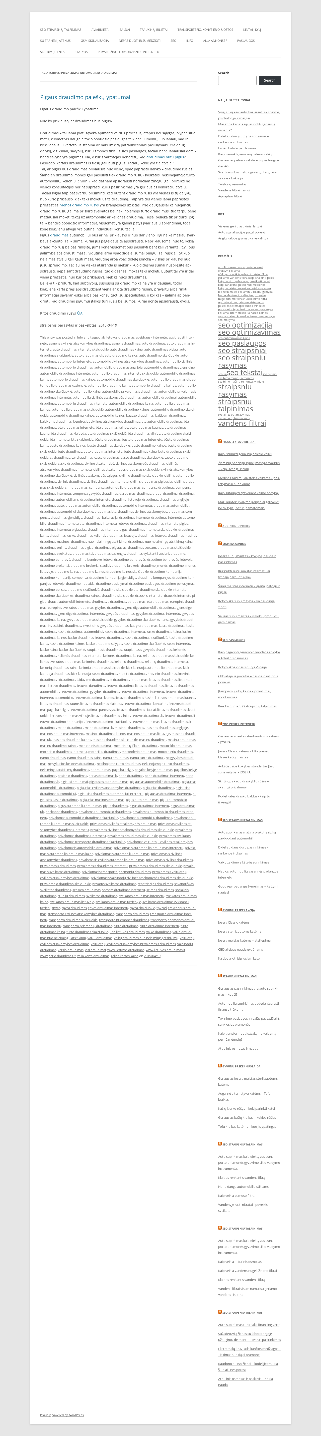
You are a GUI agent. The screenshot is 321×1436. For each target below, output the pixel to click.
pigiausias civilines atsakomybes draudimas (109, 787)
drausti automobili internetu (69, 601)
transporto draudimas (132, 914)
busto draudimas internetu (142, 439)
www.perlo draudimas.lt (58, 956)
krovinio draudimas (162, 673)
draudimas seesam (142, 547)
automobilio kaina (87, 391)
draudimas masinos (54, 541)
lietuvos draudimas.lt (147, 715)
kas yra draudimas (143, 625)
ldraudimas (139, 679)
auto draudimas (153, 343)
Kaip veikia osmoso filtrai (236, 1195)
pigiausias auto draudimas (108, 781)
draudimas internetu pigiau (168, 523)
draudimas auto (52, 505)
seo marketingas (264, 316)
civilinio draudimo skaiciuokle (141, 475)
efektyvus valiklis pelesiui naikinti (240, 274)
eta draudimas (158, 601)
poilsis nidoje (226, 309)
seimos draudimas (160, 890)
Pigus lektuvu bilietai (239, 442)
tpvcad (161, 908)
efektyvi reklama (229, 270)
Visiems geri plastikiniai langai (240, 226)
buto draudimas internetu (103, 451)
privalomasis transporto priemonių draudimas (116, 872)
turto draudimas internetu (159, 926)
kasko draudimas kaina (163, 631)
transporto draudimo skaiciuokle (73, 920)
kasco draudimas (171, 625)
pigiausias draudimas (158, 787)
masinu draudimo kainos (58, 745)
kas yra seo (263, 288)
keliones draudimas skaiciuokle (165, 655)
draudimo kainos (92, 571)
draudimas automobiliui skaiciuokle (66, 511)
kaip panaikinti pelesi (256, 281)
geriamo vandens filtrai (233, 277)
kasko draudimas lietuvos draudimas (95, 637)
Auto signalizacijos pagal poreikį (241, 232)
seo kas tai (225, 316)
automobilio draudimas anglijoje (118, 367)
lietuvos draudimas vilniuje (70, 715)
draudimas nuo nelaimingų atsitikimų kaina (160, 541)
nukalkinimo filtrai (256, 299)
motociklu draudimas (104, 751)
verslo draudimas (71, 950)
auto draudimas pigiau (161, 349)
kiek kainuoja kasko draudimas (94, 673)
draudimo (178, 553)
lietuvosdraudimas (145, 721)
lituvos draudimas (174, 721)
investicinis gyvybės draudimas (106, 625)
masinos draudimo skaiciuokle (115, 739)
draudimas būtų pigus (165, 157)
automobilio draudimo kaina (109, 385)
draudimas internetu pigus (107, 529)
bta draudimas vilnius (144, 433)
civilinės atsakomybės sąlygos (95, 475)
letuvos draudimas (163, 679)
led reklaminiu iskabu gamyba (253, 292)
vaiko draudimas (158, 932)
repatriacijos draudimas (155, 884)
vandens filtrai (242, 423)
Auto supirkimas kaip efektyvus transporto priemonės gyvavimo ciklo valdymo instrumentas (249, 1162)
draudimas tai (82, 553)
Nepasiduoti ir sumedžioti (139, 41)
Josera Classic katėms (234, 922)
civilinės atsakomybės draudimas (140, 463)
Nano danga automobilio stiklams (243, 1186)
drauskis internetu (149, 595)
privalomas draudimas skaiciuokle (132, 835)
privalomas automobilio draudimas (104, 811)
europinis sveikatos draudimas (71, 607)
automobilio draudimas (75, 367)
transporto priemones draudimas (124, 920)
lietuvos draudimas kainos (94, 697)
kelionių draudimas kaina (58, 667)
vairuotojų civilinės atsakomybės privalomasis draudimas (133, 944)
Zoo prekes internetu (238, 724)
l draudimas (66, 679)
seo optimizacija (245, 325)
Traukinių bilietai (154, 30)
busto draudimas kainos (68, 445)
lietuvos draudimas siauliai (136, 709)
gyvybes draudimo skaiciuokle (136, 619)
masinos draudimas (129, 727)
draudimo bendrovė (55, 559)
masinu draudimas (182, 739)
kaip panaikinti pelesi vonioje (237, 288)
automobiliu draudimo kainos (127, 409)
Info (189, 41)
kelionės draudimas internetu (80, 655)
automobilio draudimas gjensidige (169, 367)
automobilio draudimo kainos (154, 385)
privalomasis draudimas (58, 866)
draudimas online (53, 547)
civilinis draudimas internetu (108, 481)
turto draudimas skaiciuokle (87, 932)
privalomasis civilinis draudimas (169, 859)
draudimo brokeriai (54, 565)
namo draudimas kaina (84, 757)
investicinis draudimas (64, 625)
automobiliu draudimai (159, 397)
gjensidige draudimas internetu (81, 613)
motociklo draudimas (176, 745)
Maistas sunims (234, 544)
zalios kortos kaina (124, 956)
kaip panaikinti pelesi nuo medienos (241, 284)
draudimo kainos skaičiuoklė (127, 571)
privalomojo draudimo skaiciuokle (65, 884)
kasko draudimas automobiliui (80, 631)
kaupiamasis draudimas (104, 649)
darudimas (127, 493)
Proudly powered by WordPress (62, 1415)
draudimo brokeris (125, 565)
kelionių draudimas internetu (166, 661)
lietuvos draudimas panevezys (92, 709)
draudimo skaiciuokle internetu (163, 589)
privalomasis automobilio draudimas (85, 847)
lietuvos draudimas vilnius (110, 715)
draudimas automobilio (83, 505)
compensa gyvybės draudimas (95, 493)
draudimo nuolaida (80, 583)
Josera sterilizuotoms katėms (239, 931)
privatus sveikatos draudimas (114, 884)
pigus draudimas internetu (149, 805)
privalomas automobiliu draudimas (146, 817)
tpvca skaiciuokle (142, 908)
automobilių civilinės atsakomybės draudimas (106, 397)
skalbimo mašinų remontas (236, 378)
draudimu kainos (87, 595)
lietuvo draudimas (61, 685)
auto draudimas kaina (126, 349)
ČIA (80, 313)
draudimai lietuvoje (126, 499)
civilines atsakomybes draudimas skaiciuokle (126, 469)
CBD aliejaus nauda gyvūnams (240, 949)
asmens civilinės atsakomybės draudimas (79, 343)
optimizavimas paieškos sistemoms (241, 302)
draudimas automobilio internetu (127, 505)
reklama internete (230, 313)
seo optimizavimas (249, 332)
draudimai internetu (95, 499)
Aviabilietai (100, 30)
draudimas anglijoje (174, 499)
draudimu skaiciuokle (118, 595)
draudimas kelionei (91, 535)
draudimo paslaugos (144, 583)
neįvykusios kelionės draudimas (71, 763)
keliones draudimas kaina (122, 655)
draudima (170, 493)
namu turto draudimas (147, 757)
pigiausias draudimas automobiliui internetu (110, 793)
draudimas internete (134, 517)
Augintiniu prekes (236, 526)
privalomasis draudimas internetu (102, 866)
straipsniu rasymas (235, 390)
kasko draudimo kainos (67, 643)
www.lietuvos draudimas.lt (165, 950)
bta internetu (60, 439)
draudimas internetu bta (66, 523)
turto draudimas (126, 926)
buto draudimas (70, 451)
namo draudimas (53, 757)
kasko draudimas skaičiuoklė (146, 637)
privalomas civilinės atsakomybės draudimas (123, 823)
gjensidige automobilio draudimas (150, 607)
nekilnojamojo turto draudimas (165, 763)
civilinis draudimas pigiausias (151, 481)
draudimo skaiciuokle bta (119, 589)
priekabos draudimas (61, 811)
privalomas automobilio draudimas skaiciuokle (83, 817)
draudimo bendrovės (130, 559)
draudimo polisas (53, 589)
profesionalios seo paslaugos (254, 309)
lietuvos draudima (120, 685)
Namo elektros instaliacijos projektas (242, 295)
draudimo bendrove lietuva (92, 559)
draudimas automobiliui (171, 505)
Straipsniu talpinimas (239, 976)
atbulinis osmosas (230, 267)
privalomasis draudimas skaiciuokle (155, 866)
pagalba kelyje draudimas (154, 769)
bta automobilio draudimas (161, 421)
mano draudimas (70, 727)
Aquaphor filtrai (230, 196)
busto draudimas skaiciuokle (108, 445)
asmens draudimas (126, 343)
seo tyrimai (270, 374)
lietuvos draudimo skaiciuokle (108, 721)
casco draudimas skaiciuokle (142, 457)
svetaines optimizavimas (234, 414)
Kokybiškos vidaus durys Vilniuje (242, 667)
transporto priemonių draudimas (87, 926)
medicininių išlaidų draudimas (136, 745)
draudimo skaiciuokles (56, 595)
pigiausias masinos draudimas (102, 799)
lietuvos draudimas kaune (59, 703)
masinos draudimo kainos (71, 739)
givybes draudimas (109, 607)
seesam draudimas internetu (123, 890)
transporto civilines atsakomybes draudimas (81, 914)
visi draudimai (95, 950)
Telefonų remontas (232, 184)
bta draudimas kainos (112, 427)
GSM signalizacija (95, 41)
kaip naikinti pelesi (230, 281)
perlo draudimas (131, 775)
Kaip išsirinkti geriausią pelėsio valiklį (245, 154)
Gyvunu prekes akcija (238, 910)
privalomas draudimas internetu (82, 835)
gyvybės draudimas (120, 613)
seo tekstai (245, 372)
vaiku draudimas (100, 938)
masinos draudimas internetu (62, 733)
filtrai (265, 274)
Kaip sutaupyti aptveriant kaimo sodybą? (248, 493)
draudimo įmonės (154, 565)
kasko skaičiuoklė (72, 649)
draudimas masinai (182, 535)
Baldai (124, 30)
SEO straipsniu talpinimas (242, 820)
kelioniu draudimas (128, 661)
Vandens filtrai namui (234, 190)
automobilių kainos (110, 415)
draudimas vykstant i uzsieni (148, 553)
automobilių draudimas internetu (83, 403)
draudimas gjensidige (66, 517)
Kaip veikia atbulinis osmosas (240, 1261)
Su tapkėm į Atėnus (55, 41)
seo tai (222, 374)
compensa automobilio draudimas (114, 487)
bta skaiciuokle (82, 439)
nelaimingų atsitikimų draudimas (64, 769)
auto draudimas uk (89, 355)
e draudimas (117, 601)
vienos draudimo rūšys (79, 205)
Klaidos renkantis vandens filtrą (241, 1177)
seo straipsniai (242, 350)
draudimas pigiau (81, 547)
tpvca (56, 908)
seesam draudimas (86, 890)
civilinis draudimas (71, 481)
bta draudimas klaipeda (68, 433)
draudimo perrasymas (177, 583)
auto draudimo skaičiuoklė (159, 355)
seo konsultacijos (243, 316)
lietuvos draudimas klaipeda (101, 703)
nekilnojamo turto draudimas (119, 763)
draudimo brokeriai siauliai (90, 565)
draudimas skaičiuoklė (174, 547)
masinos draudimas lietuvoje (148, 733)
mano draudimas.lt (99, 727)
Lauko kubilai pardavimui (237, 148)
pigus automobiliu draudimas (80, 805)
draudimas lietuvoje (121, 535)
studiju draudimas (71, 896)
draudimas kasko (62, 535)
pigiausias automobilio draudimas (155, 781)
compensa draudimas (158, 487)
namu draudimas (116, 757)
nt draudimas (101, 769)
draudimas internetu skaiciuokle (153, 529)
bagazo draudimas (140, 415)
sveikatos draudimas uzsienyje (118, 902)
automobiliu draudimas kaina (131, 403)
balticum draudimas (170, 415)
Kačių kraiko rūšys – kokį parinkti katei (246, 1108)
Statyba (81, 52)
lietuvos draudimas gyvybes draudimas (90, 691)
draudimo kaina (66, 571)
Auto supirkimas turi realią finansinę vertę (249, 1324)
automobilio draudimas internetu (65, 373)
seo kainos (261, 313)
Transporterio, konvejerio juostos (205, 30)
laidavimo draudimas (92, 679)
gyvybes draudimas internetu (158, 613)
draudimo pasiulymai (112, 583)
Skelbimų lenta (52, 52)
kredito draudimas (132, 673)
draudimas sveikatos (55, 553)
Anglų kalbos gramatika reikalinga (243, 238)
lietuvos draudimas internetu (142, 691)
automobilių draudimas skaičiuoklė (77, 409)
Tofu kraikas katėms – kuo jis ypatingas (247, 1126)
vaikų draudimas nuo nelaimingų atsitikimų (146, 938)
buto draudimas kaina (140, 451)
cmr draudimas (76, 487)
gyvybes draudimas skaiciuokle (89, 619)
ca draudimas (60, 457)
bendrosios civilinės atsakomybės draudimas (106, 421)
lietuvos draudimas (149, 685)
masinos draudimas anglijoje (166, 727)
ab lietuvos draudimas (117, 337)
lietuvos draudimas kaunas (175, 697)
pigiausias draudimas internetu (168, 793)
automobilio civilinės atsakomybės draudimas (127, 361)
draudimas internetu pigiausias (63, 529)
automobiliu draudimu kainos (72, 415)
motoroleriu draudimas (175, 751)
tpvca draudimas (74, 908)
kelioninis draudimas (97, 661)
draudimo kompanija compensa (64, 577)
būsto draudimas (107, 439)
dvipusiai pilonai (252, 267)
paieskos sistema (229, 306)
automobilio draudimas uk (170, 379)
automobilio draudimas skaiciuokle (123, 379)
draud (157, 493)
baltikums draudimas (56, 421)
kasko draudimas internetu (125, 631)
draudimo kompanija (166, 571)
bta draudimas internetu (76, 427)
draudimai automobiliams (59, 499)
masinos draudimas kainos (106, 733)
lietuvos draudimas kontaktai (145, 703)
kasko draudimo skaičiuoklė (144, 643)
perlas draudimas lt (103, 775)
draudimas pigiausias (110, 547)
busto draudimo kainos (148, 445)
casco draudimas (106, 457)
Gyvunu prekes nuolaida (241, 1066)
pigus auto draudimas (142, 799)
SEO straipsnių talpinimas (61, 30)
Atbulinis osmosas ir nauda (238, 1048)
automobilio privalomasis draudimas (129, 391)
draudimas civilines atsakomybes (142, 511)
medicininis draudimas (95, 745)
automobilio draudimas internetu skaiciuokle (125, 373)
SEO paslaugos (233, 640)
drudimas (99, 601)
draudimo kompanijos (154, 577)
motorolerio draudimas (139, 751)
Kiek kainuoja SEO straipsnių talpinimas (247, 706)
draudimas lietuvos (152, 535)
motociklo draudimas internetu (63, 751)
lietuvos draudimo (178, 715)
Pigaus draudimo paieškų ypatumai (85, 97)
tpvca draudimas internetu (108, 908)
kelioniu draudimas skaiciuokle (102, 667)
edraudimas (136, 601)
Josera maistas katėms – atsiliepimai (244, 940)
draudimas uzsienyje (110, 553)
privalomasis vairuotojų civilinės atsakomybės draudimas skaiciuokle (142, 878)
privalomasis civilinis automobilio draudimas (111, 859)
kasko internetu (178, 643)
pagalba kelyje (122, 769)
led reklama (225, 292)
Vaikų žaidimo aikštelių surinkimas (243, 862)
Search (223, 73)
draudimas (59, 235)
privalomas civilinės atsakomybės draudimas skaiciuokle (132, 829)
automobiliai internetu (74, 361)
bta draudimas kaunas (146, 427)
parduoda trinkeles (252, 306)
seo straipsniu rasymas (242, 361)
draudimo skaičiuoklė (83, 589)
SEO (173, 41)
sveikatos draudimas (101, 896)
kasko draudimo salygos (104, 643)
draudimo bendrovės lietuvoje (169, 559)
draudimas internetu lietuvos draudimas (116, 523)
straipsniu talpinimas (235, 405)
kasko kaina (49, 649)
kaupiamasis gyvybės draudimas (147, 649)
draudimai (186, 493)
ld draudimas (119, 679)
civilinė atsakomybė (99, 463)
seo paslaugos (242, 343)
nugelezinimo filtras (231, 299)
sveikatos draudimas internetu (141, 896)
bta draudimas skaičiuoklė (107, 433)
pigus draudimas (115, 805)
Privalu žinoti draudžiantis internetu (128, 52)
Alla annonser (215, 41)
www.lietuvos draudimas (125, 950)
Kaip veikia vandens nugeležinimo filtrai (247, 1270)
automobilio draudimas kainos (72, 379)
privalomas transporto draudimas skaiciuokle (91, 841)
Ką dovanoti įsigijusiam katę (239, 958)
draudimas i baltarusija (101, 517)
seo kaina (248, 313)
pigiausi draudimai (74, 781)
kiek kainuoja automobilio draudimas (154, 667)
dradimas (144, 493)
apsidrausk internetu (151, 337)
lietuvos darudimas (90, 685)
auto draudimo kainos (121, 355)
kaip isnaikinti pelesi (261, 277)
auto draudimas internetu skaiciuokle (81, 349)
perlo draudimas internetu (164, 775)
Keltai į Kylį (252, 30)
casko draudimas (70, 463)
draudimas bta (105, 511)
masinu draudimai (152, 739)
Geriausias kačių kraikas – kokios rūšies (247, 1117)
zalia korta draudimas (93, 956)
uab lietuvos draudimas (127, 932)
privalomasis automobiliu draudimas (122, 853)
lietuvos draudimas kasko (134, 697)
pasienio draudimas (72, 775)
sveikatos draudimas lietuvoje (72, 902)
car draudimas (82, 457)
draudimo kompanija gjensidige (112, 577)
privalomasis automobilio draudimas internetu (148, 847)
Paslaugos (246, 41)
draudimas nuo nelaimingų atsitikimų (99, 541)
